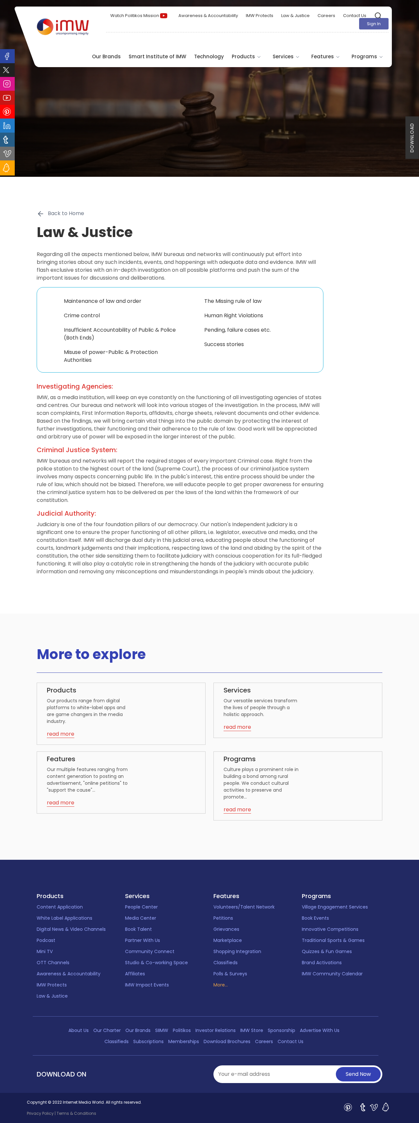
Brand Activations (322, 962)
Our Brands (106, 56)
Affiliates (135, 973)
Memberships (183, 1041)
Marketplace (227, 940)
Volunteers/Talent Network (244, 907)
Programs (365, 56)
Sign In (374, 24)
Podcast (46, 940)
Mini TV (45, 951)
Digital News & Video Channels (71, 929)
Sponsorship (281, 1030)
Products (244, 56)
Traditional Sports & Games (333, 940)
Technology (209, 56)
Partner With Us (142, 940)
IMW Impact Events (147, 985)
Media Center (140, 918)
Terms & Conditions (76, 1113)
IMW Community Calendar (332, 973)
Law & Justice (295, 15)
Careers (326, 15)
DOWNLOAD (412, 138)
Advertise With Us (319, 1030)
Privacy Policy (40, 1113)
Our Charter (107, 1030)
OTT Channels (53, 962)
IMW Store (251, 1030)
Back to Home (66, 213)
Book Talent (138, 929)
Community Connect (149, 951)
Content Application (60, 907)
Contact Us (354, 15)
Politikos (182, 1030)
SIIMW (161, 1030)
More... (220, 985)
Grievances (226, 929)
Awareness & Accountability (208, 15)
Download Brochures (227, 1041)
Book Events (315, 918)
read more (60, 734)
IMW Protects (259, 15)
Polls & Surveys (230, 973)
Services (284, 56)
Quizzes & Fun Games (327, 951)
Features (323, 56)
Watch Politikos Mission (135, 15)
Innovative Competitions (330, 929)
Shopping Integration (237, 951)
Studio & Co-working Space (156, 962)
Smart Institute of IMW (157, 56)
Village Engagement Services (335, 907)
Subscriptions (148, 1041)
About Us (78, 1030)
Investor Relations (215, 1030)
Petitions (223, 918)
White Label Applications (64, 918)
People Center (141, 907)
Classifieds (225, 962)
